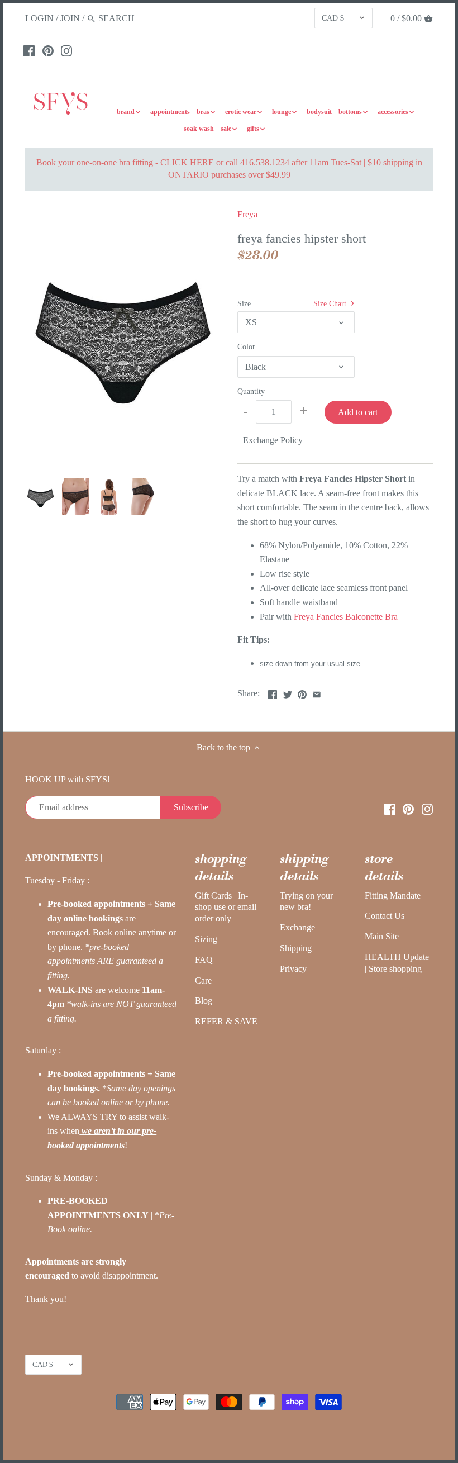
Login (39, 18)
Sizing (206, 939)
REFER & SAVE (226, 1021)
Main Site (382, 936)
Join (70, 18)
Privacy (293, 968)
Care (203, 980)
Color (246, 346)
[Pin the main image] (302, 692)
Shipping (296, 948)
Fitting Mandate (393, 895)
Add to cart (358, 412)
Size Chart (331, 303)
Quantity (251, 391)
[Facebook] (29, 50)
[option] (40, 496)
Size (244, 303)
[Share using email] (316, 692)
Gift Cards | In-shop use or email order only (225, 907)
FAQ (204, 960)
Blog (203, 1000)
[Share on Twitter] (287, 692)
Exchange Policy (273, 440)
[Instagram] (66, 50)
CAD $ (333, 17)
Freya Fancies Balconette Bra (346, 616)
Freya (247, 214)
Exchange (297, 927)
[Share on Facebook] (272, 692)
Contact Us (384, 915)
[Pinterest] (48, 50)
